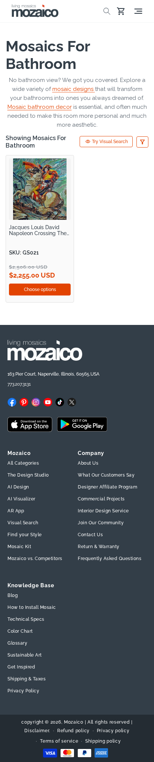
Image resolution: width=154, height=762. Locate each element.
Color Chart (20, 631)
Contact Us (90, 534)
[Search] (107, 11)
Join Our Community (101, 522)
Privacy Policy (23, 690)
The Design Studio (28, 475)
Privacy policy (113, 730)
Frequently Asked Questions (109, 558)
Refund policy (73, 730)
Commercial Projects (101, 499)
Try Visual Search (110, 141)
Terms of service (59, 741)
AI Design (18, 487)
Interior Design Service (103, 510)
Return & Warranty (99, 546)
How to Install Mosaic (31, 607)
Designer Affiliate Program (107, 487)
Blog (12, 595)
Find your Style (24, 534)
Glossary (17, 643)
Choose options (40, 289)
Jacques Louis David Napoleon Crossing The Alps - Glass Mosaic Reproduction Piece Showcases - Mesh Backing (38, 230)
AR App (15, 510)
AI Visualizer (21, 499)
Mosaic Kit (19, 546)
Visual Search (22, 522)
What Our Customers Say (106, 475)
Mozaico (73, 722)
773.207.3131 (19, 384)
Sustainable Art (24, 655)
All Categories (23, 463)
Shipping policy (103, 741)
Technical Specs (25, 619)
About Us (88, 463)
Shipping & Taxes (26, 679)
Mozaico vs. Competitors (34, 558)
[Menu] (138, 11)
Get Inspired (21, 667)
